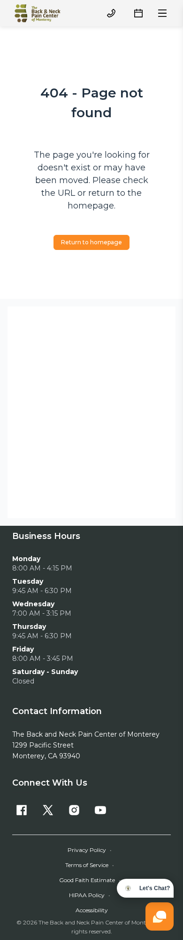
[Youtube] (100, 810)
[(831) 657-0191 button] (111, 13)
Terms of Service (89, 864)
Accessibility (92, 910)
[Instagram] (74, 810)
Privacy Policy (90, 849)
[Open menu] (162, 13)
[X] (47, 810)
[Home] (37, 13)
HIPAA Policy (89, 895)
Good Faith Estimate (90, 880)
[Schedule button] (138, 13)
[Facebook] (21, 810)
